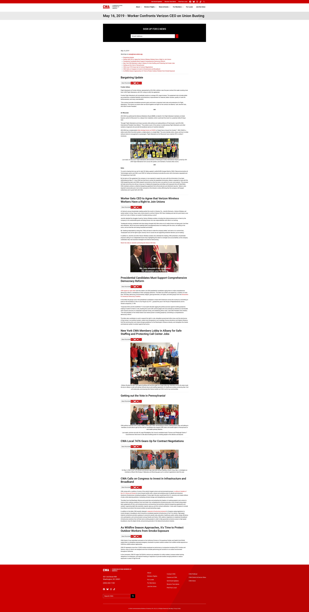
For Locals (189, 7)
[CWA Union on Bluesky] (194, 1)
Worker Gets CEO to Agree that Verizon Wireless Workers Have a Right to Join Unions (147, 59)
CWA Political (193, 574)
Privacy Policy (177, 608)
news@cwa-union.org (135, 54)
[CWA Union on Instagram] (197, 1)
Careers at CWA (172, 577)
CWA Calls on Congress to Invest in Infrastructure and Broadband (141, 69)
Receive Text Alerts (170, 1)
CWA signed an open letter (128, 290)
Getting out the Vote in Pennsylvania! (133, 65)
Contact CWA (171, 574)
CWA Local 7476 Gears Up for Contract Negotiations (138, 67)
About (138, 7)
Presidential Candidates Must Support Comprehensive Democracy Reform (144, 61)
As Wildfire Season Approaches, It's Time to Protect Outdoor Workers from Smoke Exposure (149, 71)
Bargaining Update (128, 57)
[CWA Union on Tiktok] (201, 1)
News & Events (164, 7)
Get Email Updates (156, 1)
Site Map (171, 608)
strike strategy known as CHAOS (146, 130)
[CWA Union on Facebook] (190, 1)
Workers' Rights (149, 7)
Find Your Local (182, 1)
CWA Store (192, 581)
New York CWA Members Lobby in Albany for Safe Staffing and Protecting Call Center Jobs (149, 63)
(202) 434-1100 (109, 583)
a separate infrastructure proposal (156, 511)
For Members (177, 7)
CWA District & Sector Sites (197, 577)
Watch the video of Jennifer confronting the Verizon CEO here (138, 243)
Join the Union (200, 7)
